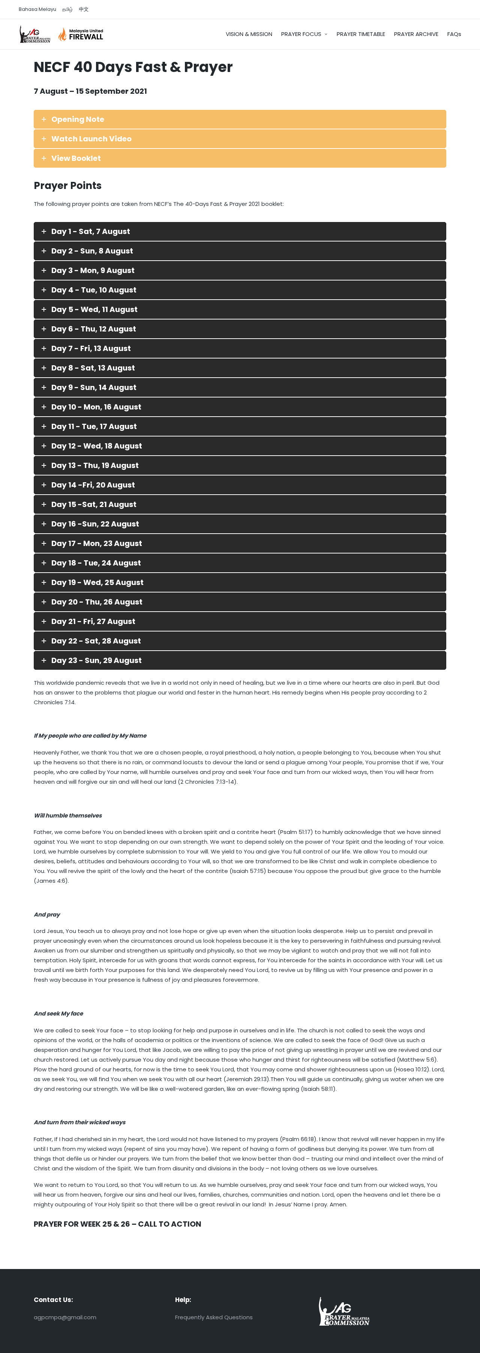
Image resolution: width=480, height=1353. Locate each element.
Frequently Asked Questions (214, 1317)
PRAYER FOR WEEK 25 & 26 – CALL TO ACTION (117, 1224)
